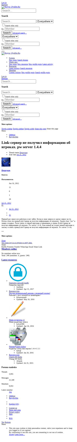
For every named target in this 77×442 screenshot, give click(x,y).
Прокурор (23, 153)
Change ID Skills (15, 357)
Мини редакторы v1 (17, 320)
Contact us (13, 408)
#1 (2, 205)
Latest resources (9, 260)
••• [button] (2, 231)
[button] (2, 51)
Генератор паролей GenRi (19, 283)
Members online (9, 249)
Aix (10, 392)
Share (3, 241)
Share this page (40, 129)
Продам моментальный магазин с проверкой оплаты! (29, 293)
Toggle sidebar (6, 129)
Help (11, 414)
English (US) (14, 404)
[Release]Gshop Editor (17, 346)
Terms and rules (15, 410)
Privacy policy (14, 412)
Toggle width (29, 129)
